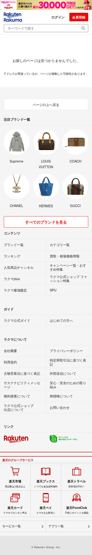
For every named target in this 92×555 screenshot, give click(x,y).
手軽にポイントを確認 (76, 510)
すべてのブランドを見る (46, 222)
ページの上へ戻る (46, 104)
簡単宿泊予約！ (76, 484)
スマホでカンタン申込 (15, 510)
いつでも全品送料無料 (46, 484)
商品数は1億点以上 (15, 484)
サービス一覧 (11, 526)
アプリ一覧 (56, 526)
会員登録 (78, 17)
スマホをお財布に (45, 510)
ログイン (58, 17)
